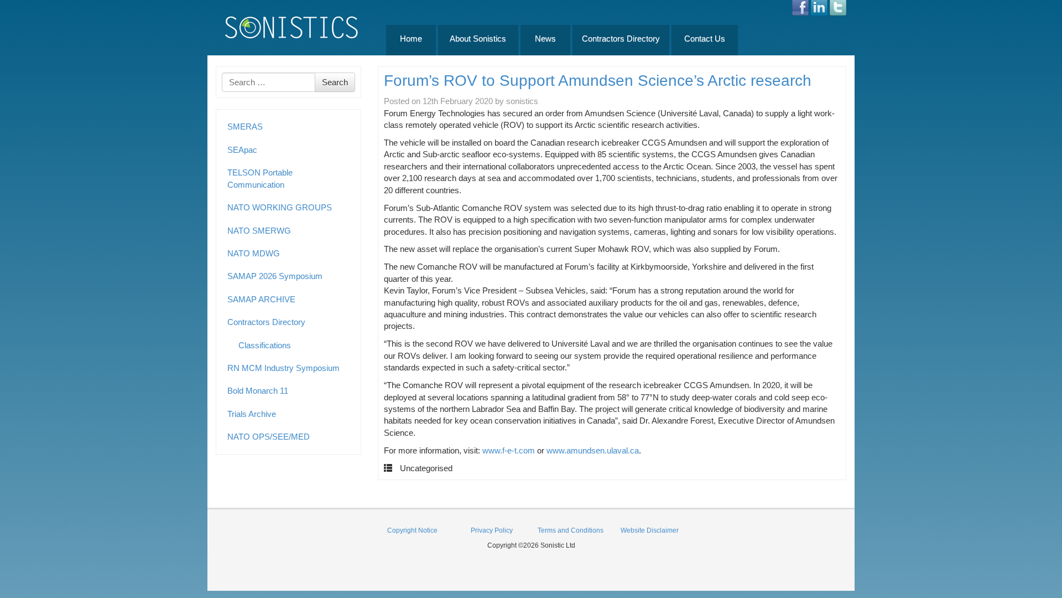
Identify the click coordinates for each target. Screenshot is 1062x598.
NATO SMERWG (259, 230)
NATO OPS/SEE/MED (268, 436)
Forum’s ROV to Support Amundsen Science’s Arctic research (597, 80)
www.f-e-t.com (508, 450)
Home (411, 38)
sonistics (522, 101)
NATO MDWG (253, 253)
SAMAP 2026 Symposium (274, 276)
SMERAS (245, 126)
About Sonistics (478, 38)
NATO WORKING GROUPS (279, 207)
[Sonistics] (292, 26)
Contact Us (704, 38)
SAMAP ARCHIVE (261, 299)
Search (335, 82)
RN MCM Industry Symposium (283, 368)
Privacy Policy (492, 530)
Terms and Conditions (570, 530)
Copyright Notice (412, 530)
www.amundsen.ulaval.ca (592, 450)
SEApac (242, 149)
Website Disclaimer (650, 530)
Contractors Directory (621, 38)
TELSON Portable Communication (260, 178)
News (545, 38)
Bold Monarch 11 (257, 390)
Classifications (264, 345)
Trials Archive (251, 414)
